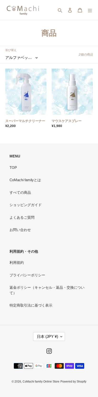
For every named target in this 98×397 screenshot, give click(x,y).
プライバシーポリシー (27, 275)
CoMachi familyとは (25, 180)
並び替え (11, 50)
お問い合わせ (20, 230)
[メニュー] (90, 10)
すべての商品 (20, 192)
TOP (13, 167)
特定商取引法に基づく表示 (31, 305)
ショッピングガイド (26, 205)
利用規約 (17, 262)
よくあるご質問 (22, 217)
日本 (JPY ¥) (47, 337)
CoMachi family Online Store (41, 381)
